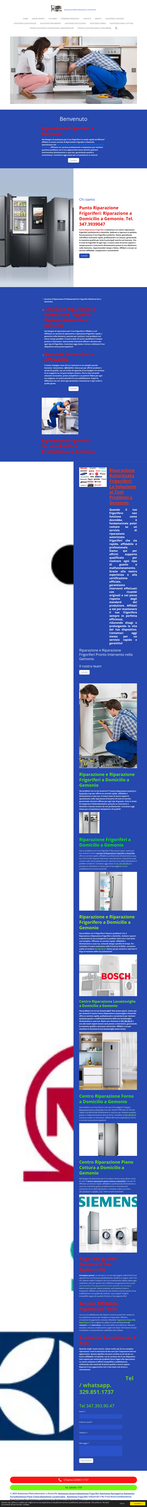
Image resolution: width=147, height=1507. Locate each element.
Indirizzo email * (85, 1422)
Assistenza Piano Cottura (28, 1496)
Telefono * (83, 1432)
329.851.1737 (97, 1191)
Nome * (82, 1411)
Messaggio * (84, 1443)
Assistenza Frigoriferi (89, 1493)
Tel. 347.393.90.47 (123, 863)
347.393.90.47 (100, 949)
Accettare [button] (137, 1503)
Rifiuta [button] (122, 1503)
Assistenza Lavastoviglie (54, 1496)
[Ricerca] (116, 28)
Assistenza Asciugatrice (112, 1493)
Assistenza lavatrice (68, 1493)
